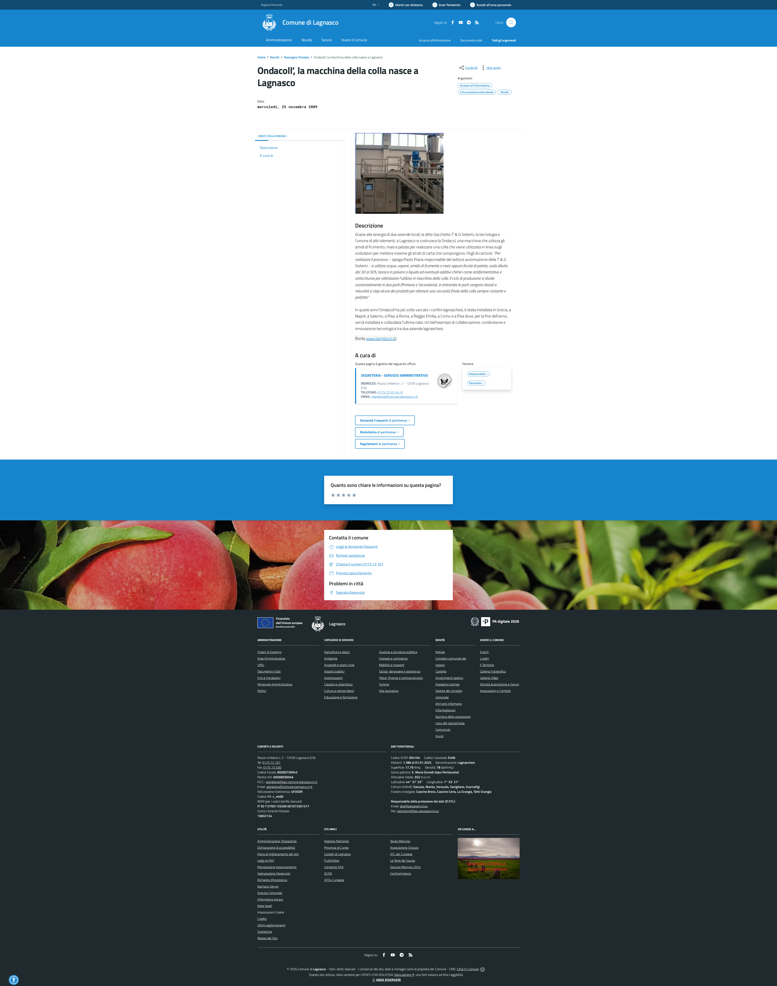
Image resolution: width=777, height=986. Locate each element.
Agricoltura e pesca (337, 652)
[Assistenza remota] (482, 969)
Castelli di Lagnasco (337, 854)
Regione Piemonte (271, 5)
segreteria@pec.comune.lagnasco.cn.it (291, 781)
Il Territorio (487, 664)
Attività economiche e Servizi (499, 684)
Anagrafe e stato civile (339, 664)
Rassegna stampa (447, 684)
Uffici (260, 664)
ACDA (328, 873)
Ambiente (330, 658)
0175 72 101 (271, 762)
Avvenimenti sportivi (449, 677)
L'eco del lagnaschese (450, 723)
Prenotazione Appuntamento (276, 867)
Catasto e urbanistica (338, 684)
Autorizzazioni (333, 677)
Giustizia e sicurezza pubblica (398, 652)
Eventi (484, 652)
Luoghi (484, 658)
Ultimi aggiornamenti (271, 925)
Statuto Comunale (269, 892)
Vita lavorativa (388, 690)
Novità (274, 57)
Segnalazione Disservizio (273, 873)
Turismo (384, 684)
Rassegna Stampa (296, 57)
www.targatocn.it (380, 338)
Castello (440, 671)
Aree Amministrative (271, 658)
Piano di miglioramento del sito (278, 854)
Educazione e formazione (341, 697)
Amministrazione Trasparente (277, 841)
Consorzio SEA (334, 867)
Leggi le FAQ (265, 860)
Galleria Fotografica (493, 671)
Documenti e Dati (269, 671)
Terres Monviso (400, 841)
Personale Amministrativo (274, 684)
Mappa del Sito (267, 938)
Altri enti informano (448, 703)
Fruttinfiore (331, 860)
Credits (262, 918)
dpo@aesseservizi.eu (414, 806)
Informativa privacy (270, 899)
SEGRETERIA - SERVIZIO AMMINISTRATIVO (394, 375)
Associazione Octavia (404, 847)
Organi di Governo (269, 652)
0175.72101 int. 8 (390, 392)
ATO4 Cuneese (334, 879)
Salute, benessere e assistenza (399, 671)
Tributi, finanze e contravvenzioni (401, 677)
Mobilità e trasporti (391, 664)
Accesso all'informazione (435, 40)
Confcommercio (400, 873)
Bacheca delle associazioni (453, 716)
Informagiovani (445, 710)
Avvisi (439, 736)
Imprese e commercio (393, 658)
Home (261, 57)
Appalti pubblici (334, 671)
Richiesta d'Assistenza (272, 879)
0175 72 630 (272, 767)
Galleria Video (489, 677)
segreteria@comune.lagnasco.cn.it (395, 396)
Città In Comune (468, 969)
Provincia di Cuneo (336, 847)
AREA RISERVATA (388, 979)
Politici (261, 690)
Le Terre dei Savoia (402, 860)
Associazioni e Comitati (495, 690)
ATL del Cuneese (401, 854)
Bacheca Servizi (267, 886)
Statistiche (264, 931)
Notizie (440, 652)
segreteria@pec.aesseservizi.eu (418, 811)
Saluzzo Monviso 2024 (405, 867)
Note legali (264, 905)
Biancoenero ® (404, 974)
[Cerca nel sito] (511, 22)
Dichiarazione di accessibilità (276, 847)
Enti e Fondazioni (268, 677)
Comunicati (442, 729)
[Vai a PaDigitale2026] (495, 621)
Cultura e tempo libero (339, 690)
